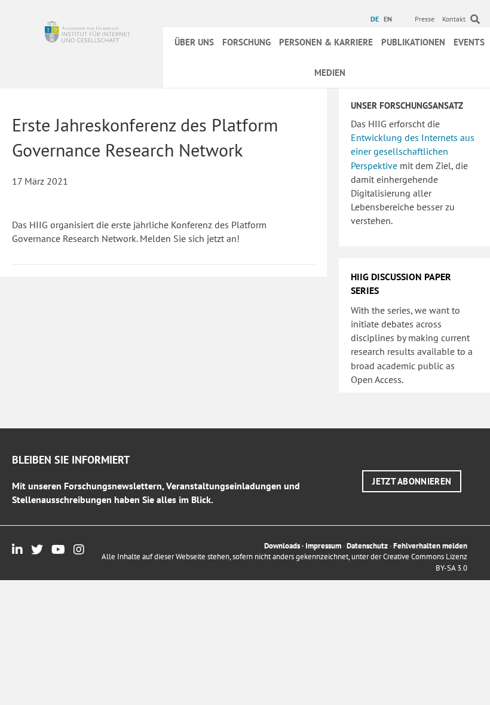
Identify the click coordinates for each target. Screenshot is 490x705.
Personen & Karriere (326, 42)
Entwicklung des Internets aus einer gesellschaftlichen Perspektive (412, 151)
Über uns (194, 42)
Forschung (246, 42)
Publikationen (413, 42)
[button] (411, 481)
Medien (329, 72)
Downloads (282, 546)
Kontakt (454, 18)
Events (469, 42)
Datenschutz (367, 546)
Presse (424, 18)
